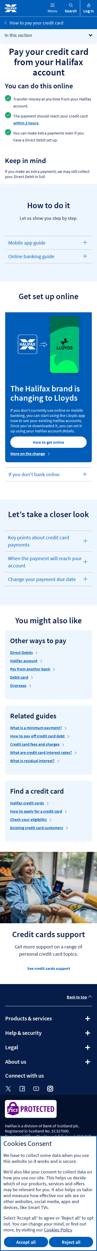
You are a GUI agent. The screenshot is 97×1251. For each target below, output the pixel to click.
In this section (18, 35)
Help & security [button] (37, 1034)
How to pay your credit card (36, 23)
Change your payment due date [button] (42, 581)
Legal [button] (25, 1049)
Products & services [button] (42, 1020)
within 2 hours (26, 122)
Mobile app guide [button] (27, 244)
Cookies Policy (58, 1230)
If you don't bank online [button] (34, 476)
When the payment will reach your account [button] (45, 563)
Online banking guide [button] (31, 258)
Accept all (26, 1242)
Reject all (71, 1242)
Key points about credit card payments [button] (38, 542)
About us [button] (29, 1063)
